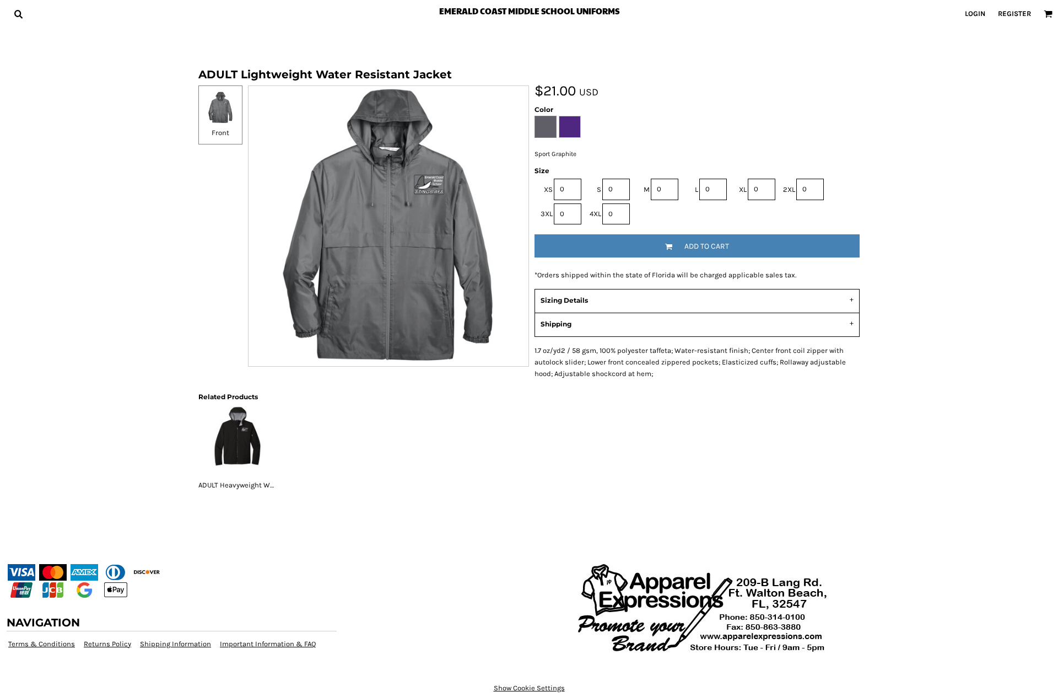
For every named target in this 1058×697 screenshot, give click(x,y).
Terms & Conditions (41, 644)
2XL (789, 189)
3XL (547, 214)
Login (975, 13)
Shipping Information (175, 644)
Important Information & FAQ (268, 644)
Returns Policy (107, 644)
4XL (595, 214)
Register (1014, 13)
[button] (18, 13)
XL (743, 189)
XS (548, 189)
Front (220, 132)
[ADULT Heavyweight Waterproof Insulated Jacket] (237, 441)
